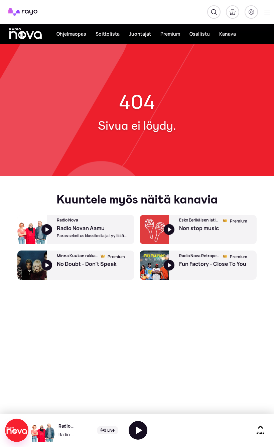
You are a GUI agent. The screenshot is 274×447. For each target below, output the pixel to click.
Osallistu (199, 34)
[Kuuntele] (138, 430)
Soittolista (108, 34)
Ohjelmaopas (71, 34)
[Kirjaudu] (251, 12)
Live (111, 430)
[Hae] (214, 12)
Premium (170, 34)
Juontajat (140, 34)
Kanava (227, 34)
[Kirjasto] (232, 12)
